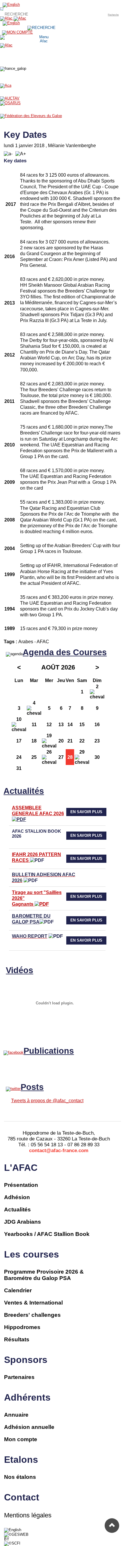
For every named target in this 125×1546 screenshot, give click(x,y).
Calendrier (18, 1290)
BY (6, 1539)
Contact (21, 1497)
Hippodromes (22, 1327)
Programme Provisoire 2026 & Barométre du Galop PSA (44, 1275)
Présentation (21, 1185)
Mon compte (20, 1439)
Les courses (31, 1254)
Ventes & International (33, 1303)
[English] (12, 1530)
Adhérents (27, 1397)
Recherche (113, 14)
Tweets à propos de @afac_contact (47, 1100)
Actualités (17, 1209)
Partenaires (19, 1377)
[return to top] (112, 1525)
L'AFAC (21, 1167)
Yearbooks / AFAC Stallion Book (47, 1234)
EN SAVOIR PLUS (86, 812)
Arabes (25, 641)
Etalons (21, 1459)
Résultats (16, 1339)
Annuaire (16, 1415)
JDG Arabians (22, 1222)
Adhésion (17, 1197)
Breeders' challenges (32, 1315)
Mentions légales (27, 1515)
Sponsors (25, 1359)
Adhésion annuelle (29, 1427)
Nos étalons (20, 1477)
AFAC (43, 641)
